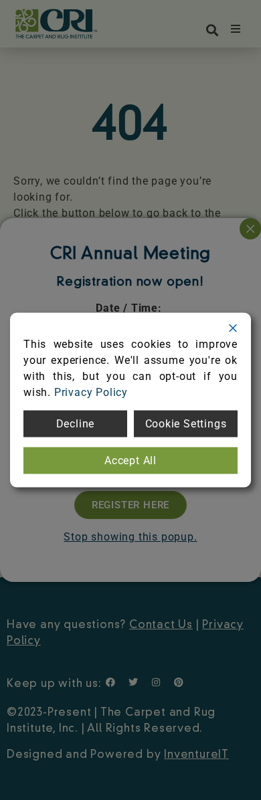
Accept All (130, 460)
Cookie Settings (186, 423)
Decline (75, 423)
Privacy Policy (91, 392)
